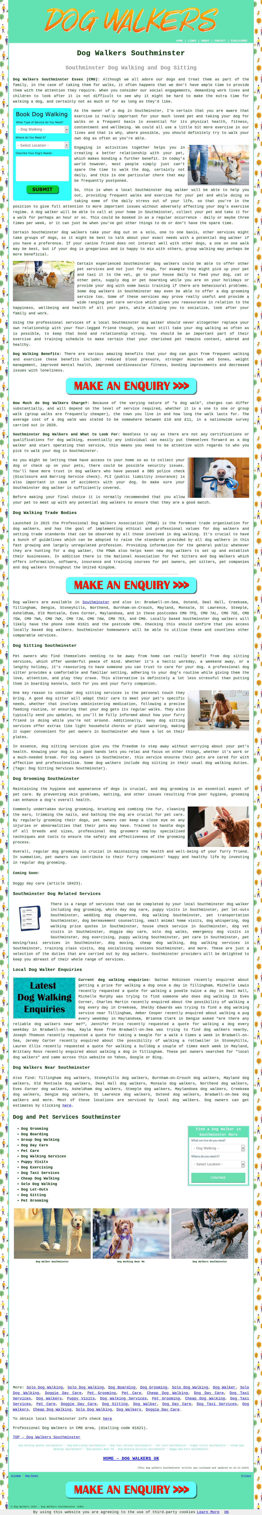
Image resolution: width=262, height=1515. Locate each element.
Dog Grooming (153, 1387)
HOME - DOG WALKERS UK (131, 1458)
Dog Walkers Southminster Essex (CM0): (56, 79)
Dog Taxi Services (217, 1404)
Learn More (208, 1512)
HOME (179, 40)
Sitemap (16, 1475)
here (66, 1106)
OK (226, 1512)
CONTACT (220, 40)
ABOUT (205, 40)
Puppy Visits (81, 1398)
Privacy (246, 1475)
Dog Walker (224, 1387)
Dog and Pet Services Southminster (67, 1117)
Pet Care (131, 1393)
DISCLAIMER (239, 40)
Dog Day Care (209, 1393)
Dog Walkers (49, 1398)
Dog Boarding (122, 1387)
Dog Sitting (115, 1404)
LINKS (192, 40)
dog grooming (174, 789)
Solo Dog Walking (45, 1387)
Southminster (96, 602)
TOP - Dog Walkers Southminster (46, 1437)
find (29, 1078)
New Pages (31, 1475)
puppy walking (133, 937)
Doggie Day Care (63, 1393)
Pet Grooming (101, 1393)
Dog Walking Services (123, 1398)
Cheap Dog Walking (167, 1393)
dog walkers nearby (225, 1030)
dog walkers (74, 232)
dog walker (152, 323)
